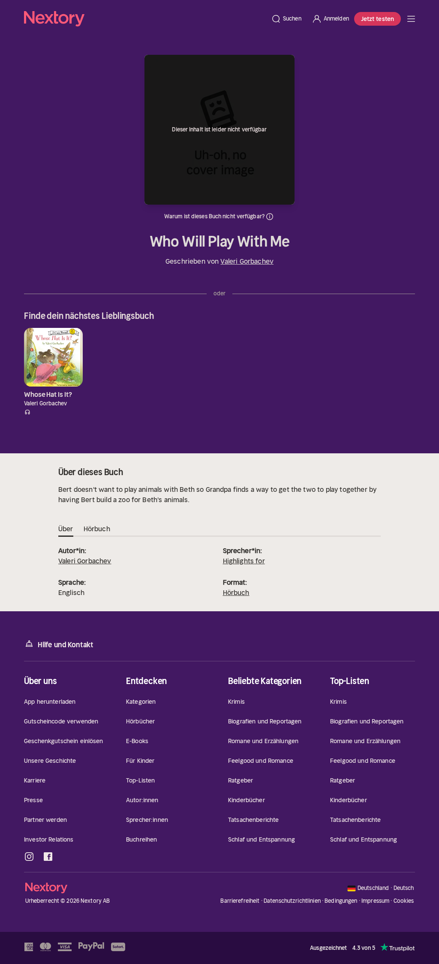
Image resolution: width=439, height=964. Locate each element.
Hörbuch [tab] (97, 528)
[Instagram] (29, 856)
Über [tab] (65, 528)
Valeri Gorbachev (247, 261)
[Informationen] (270, 216)
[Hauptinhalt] (411, 19)
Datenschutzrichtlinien (292, 900)
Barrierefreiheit (239, 900)
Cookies (404, 901)
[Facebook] (48, 856)
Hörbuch (236, 592)
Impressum (375, 900)
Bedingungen (341, 900)
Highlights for (244, 560)
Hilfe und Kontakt (65, 644)
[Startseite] (145, 19)
